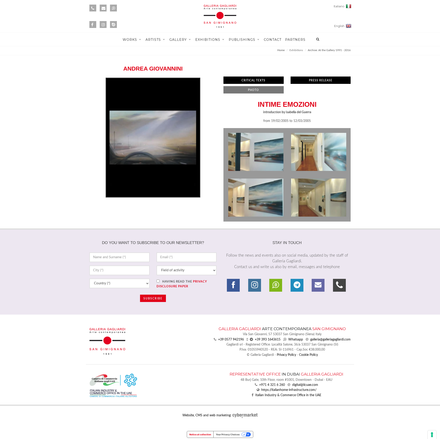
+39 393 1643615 (267, 339)
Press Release (320, 80)
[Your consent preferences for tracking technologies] (432, 434)
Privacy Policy (286, 355)
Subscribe (152, 298)
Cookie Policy (308, 355)
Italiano (340, 6)
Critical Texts (253, 80)
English (340, 26)
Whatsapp (295, 339)
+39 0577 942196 (231, 339)
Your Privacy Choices (228, 434)
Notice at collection (200, 434)
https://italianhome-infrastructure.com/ (288, 390)
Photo (253, 90)
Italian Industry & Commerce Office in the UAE (288, 395)
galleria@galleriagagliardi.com (330, 339)
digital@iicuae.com (305, 385)
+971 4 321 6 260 (272, 385)
